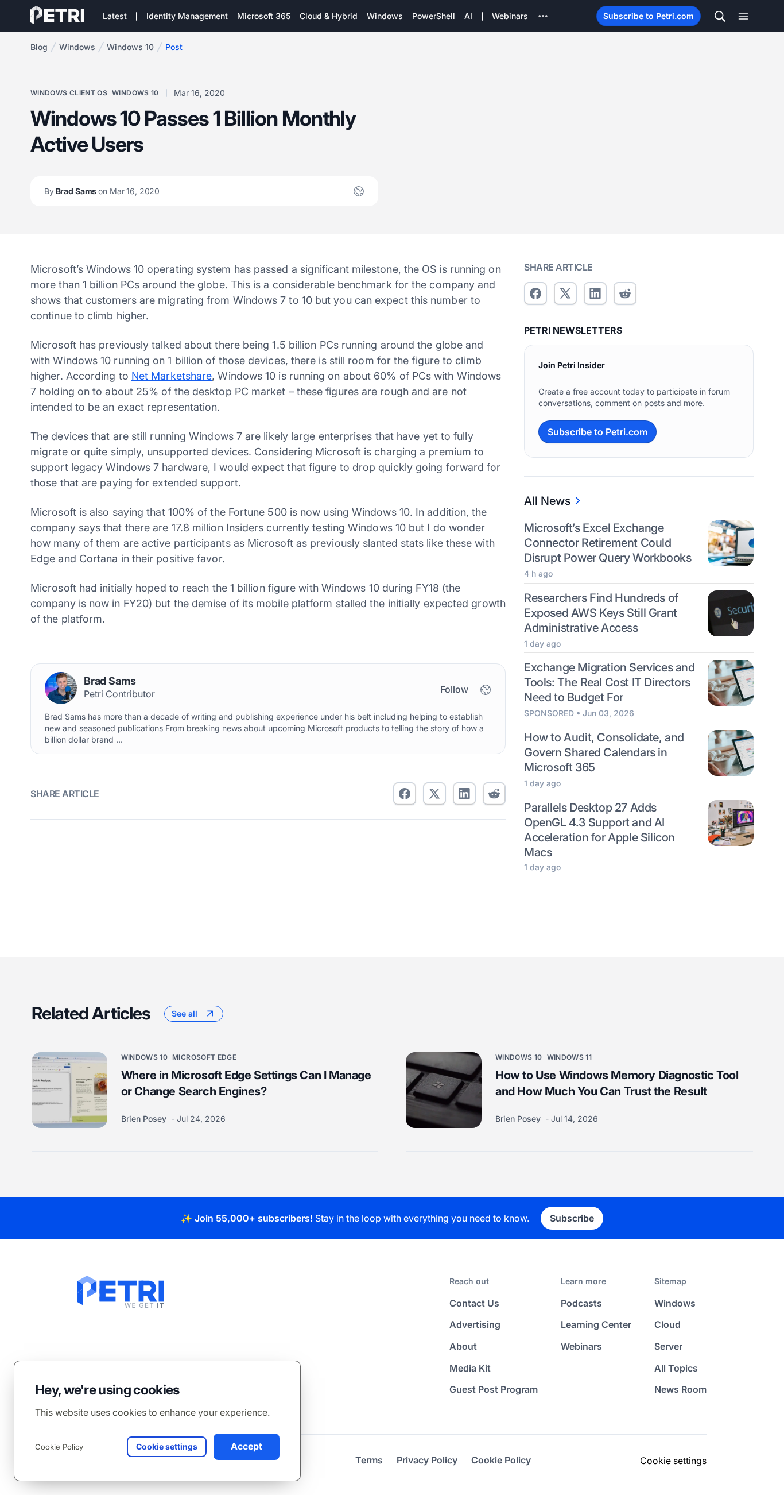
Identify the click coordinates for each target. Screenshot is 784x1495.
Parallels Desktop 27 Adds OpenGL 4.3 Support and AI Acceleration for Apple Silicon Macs (599, 830)
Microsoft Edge (204, 1057)
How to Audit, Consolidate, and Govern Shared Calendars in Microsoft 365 (604, 752)
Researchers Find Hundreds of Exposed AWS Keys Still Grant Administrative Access (601, 613)
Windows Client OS (68, 92)
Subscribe (572, 1218)
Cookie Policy (59, 1446)
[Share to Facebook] (404, 793)
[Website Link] (358, 191)
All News (547, 501)
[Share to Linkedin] (464, 793)
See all (184, 1013)
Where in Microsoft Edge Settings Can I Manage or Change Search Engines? (246, 1083)
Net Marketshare (171, 376)
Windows (77, 47)
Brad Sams (102, 191)
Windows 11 (569, 1057)
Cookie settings (673, 1460)
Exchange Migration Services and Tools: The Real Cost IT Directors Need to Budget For (609, 682)
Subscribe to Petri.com (648, 16)
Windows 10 (130, 47)
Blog (39, 47)
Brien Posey (145, 1118)
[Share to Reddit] (494, 793)
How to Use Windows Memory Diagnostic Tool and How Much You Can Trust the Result (617, 1083)
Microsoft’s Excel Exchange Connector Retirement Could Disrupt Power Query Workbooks (607, 543)
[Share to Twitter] (434, 793)
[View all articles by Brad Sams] (61, 688)
